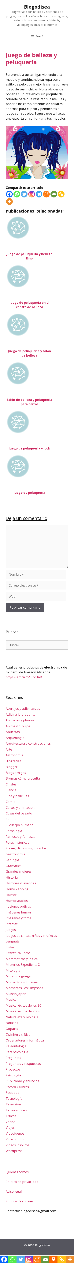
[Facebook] (9, 194)
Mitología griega (18, 976)
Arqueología (15, 737)
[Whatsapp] (16, 194)
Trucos (11, 1116)
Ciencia (11, 790)
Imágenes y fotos (18, 918)
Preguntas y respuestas (23, 1063)
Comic (10, 801)
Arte (9, 749)
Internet (11, 924)
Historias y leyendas (21, 883)
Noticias (12, 1023)
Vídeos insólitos (17, 1145)
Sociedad (13, 1092)
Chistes (11, 784)
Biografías (13, 761)
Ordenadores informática (25, 1040)
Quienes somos (17, 1172)
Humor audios (17, 900)
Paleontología (16, 1046)
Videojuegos (15, 1133)
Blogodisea (37, 6)
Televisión (13, 1104)
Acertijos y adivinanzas (23, 708)
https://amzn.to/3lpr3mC (24, 677)
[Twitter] (24, 194)
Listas (10, 947)
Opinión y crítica (18, 1034)
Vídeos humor (16, 1139)
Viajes (10, 1127)
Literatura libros (18, 953)
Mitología (13, 970)
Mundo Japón (16, 994)
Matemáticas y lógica (22, 959)
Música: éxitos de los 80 (23, 1005)
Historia (12, 877)
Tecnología (14, 1098)
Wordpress (14, 1151)
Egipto (11, 819)
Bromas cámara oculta (23, 778)
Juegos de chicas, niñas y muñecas (31, 935)
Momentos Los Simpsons (24, 988)
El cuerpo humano (19, 825)
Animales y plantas (20, 720)
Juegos (11, 929)
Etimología (14, 831)
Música (11, 999)
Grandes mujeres (18, 871)
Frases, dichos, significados (26, 848)
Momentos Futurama (22, 982)
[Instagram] (31, 194)
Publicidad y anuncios (22, 1081)
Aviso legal (14, 1191)
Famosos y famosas (20, 836)
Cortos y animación (20, 807)
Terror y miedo (17, 1110)
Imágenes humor (18, 912)
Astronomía (14, 755)
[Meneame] (46, 194)
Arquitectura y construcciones (28, 743)
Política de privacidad (22, 1181)
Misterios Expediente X (23, 964)
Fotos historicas (17, 842)
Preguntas (13, 1057)
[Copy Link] (61, 194)
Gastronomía (15, 854)
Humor (11, 894)
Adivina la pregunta (20, 714)
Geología (12, 860)
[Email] (53, 194)
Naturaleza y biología (22, 1017)
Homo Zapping (17, 889)
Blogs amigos (16, 772)
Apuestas (13, 732)
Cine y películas (17, 796)
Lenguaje (13, 941)
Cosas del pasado (19, 813)
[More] (9, 201)
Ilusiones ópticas (18, 906)
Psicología (13, 1075)
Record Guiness (17, 1087)
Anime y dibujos (18, 726)
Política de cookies (19, 1201)
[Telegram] (39, 194)
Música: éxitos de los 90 (23, 1011)
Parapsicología (17, 1052)
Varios (10, 1122)
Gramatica (14, 865)
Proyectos (13, 1069)
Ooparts (12, 1028)
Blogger (11, 766)
